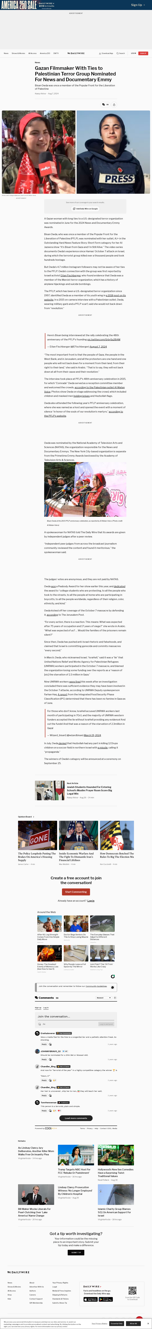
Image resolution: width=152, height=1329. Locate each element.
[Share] (114, 105)
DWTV (56, 53)
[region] (76, 1323)
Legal (54, 1287)
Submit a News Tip (59, 1303)
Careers (32, 1295)
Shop (10, 1295)
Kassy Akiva (40, 93)
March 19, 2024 (92, 735)
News (6, 53)
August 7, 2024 (98, 346)
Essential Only (116, 1323)
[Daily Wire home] (76, 53)
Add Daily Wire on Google (87, 209)
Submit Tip (76, 1252)
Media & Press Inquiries (61, 1291)
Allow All (133, 1323)
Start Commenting (76, 891)
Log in (90, 900)
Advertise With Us (36, 1287)
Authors (32, 1291)
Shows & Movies (18, 53)
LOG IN (133, 53)
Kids (9, 1299)
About (31, 1283)
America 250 (45, 53)
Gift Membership (36, 1303)
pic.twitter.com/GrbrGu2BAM (103, 339)
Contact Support (36, 1299)
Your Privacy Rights (60, 1283)
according (52, 614)
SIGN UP (143, 53)
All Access (32, 53)
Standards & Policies (60, 1299)
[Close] (148, 1323)
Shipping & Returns (59, 1295)
